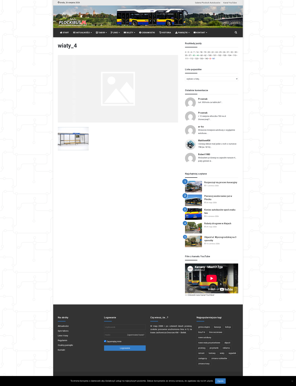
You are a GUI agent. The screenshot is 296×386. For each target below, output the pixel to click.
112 (191, 58)
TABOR (101, 32)
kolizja (228, 327)
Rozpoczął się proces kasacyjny (220, 182)
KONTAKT (200, 32)
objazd (227, 343)
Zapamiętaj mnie (113, 341)
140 (206, 58)
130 (201, 58)
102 (219, 55)
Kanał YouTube (230, 3)
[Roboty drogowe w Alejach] (193, 227)
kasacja (217, 327)
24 (216, 52)
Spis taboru (63, 331)
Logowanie (125, 348)
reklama (226, 348)
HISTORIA (166, 32)
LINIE (115, 32)
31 (228, 52)
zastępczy (202, 358)
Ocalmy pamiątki (65, 345)
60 (201, 55)
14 (197, 52)
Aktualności (63, 326)
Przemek (203, 99)
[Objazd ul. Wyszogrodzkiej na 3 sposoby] (193, 241)
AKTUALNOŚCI (83, 32)
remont (201, 353)
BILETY (129, 32)
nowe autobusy (204, 337)
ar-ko (201, 126)
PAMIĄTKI (183, 32)
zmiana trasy (204, 364)
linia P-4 (201, 332)
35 (186, 55)
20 (209, 52)
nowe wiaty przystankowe (209, 343)
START (65, 32)
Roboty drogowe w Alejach (217, 223)
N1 (214, 58)
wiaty (222, 353)
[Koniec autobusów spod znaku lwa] (193, 214)
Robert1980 (204, 154)
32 (232, 52)
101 (214, 55)
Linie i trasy (63, 335)
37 (190, 55)
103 (224, 55)
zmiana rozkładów (219, 358)
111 (186, 58)
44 (198, 55)
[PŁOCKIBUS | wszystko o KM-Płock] (72, 19)
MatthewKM (204, 140)
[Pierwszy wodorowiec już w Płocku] (193, 200)
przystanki (214, 348)
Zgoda (220, 381)
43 (194, 55)
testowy (212, 353)
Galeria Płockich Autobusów (207, 3)
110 (234, 55)
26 (224, 52)
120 (196, 58)
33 (236, 52)
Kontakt (61, 350)
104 (229, 55)
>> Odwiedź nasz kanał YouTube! (199, 295)
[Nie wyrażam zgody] (292, 381)
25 (220, 52)
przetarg (201, 348)
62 (205, 55)
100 (209, 55)
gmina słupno (204, 327)
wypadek (232, 353)
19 (205, 52)
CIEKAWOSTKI (148, 32)
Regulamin (62, 340)
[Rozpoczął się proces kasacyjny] (193, 186)
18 (201, 52)
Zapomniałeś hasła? (135, 335)
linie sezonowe (215, 332)
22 (213, 52)
